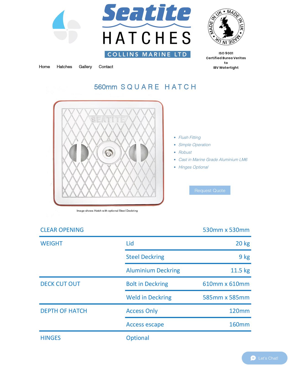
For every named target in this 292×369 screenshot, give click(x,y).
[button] (64, 66)
